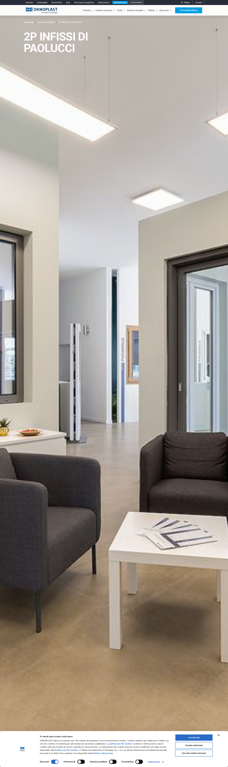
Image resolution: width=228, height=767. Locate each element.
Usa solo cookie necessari (194, 753)
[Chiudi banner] (219, 735)
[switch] (81, 762)
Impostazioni (154, 762)
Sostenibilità (42, 2)
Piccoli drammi (136, 2)
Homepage (29, 22)
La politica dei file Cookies (120, 744)
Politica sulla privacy (103, 753)
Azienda (29, 2)
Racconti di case (120, 2)
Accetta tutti (194, 737)
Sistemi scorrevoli (103, 10)
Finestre (87, 10)
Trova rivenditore (189, 10)
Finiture (151, 10)
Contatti (198, 2)
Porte (119, 10)
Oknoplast (42, 10)
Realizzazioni (103, 2)
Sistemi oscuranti (135, 10)
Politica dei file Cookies (66, 750)
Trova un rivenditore (46, 22)
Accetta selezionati (194, 745)
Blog (68, 2)
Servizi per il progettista (84, 2)
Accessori (164, 10)
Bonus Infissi (57, 2)
